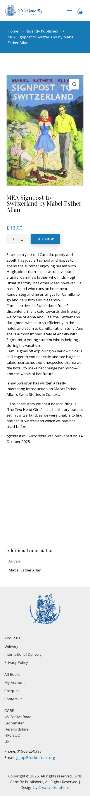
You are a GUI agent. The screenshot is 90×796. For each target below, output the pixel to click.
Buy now (45, 239)
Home (13, 31)
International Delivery (23, 654)
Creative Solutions (53, 787)
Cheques (11, 690)
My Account (14, 682)
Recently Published (42, 31)
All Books (12, 674)
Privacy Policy (16, 662)
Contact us (13, 698)
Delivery (11, 646)
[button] (74, 84)
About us (12, 637)
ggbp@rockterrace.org (35, 757)
